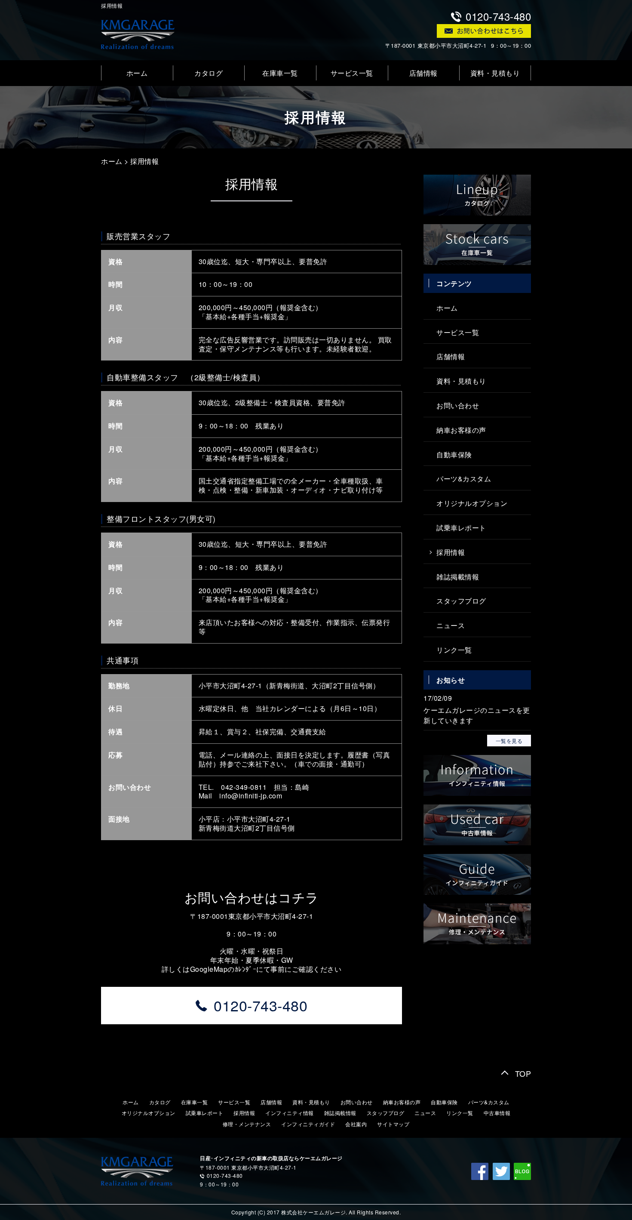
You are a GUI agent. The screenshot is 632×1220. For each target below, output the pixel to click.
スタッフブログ (461, 601)
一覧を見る (509, 740)
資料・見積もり (495, 73)
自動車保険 (454, 454)
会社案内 (356, 1124)
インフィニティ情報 (289, 1112)
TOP (523, 1073)
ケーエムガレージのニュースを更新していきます (476, 715)
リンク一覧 (454, 650)
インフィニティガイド (308, 1124)
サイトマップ (393, 1124)
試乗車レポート (461, 528)
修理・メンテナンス (247, 1124)
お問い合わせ (457, 405)
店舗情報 (423, 73)
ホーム (137, 73)
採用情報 (144, 161)
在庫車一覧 (280, 73)
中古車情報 (497, 1112)
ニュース (450, 625)
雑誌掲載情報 (457, 577)
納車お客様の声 (461, 430)
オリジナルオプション (471, 503)
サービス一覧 (352, 73)
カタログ (208, 73)
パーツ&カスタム (463, 479)
